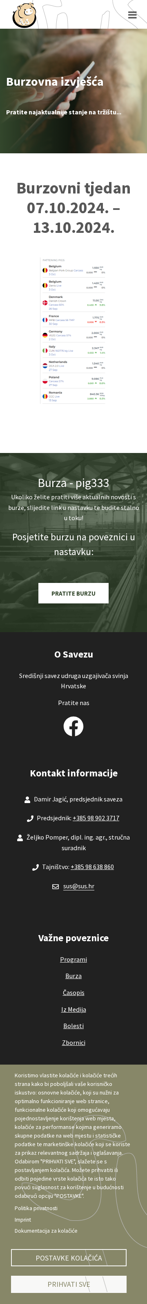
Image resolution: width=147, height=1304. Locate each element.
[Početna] (24, 14)
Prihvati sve (68, 1284)
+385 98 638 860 (92, 867)
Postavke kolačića (69, 1258)
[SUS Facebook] (73, 724)
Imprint (23, 1219)
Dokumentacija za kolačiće (46, 1230)
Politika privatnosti (36, 1208)
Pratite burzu (73, 593)
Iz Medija (73, 1009)
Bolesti (73, 1026)
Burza (73, 976)
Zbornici (73, 1042)
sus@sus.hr (78, 886)
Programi (73, 959)
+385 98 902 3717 (96, 818)
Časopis (74, 992)
